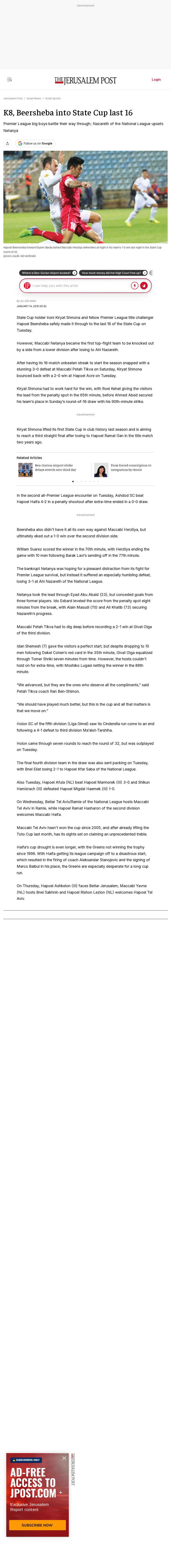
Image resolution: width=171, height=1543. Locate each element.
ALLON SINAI (28, 301)
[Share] (7, 143)
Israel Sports (53, 98)
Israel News (34, 98)
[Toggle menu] (9, 79)
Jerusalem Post (13, 98)
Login (156, 79)
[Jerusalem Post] (85, 81)
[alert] (37, 1495)
